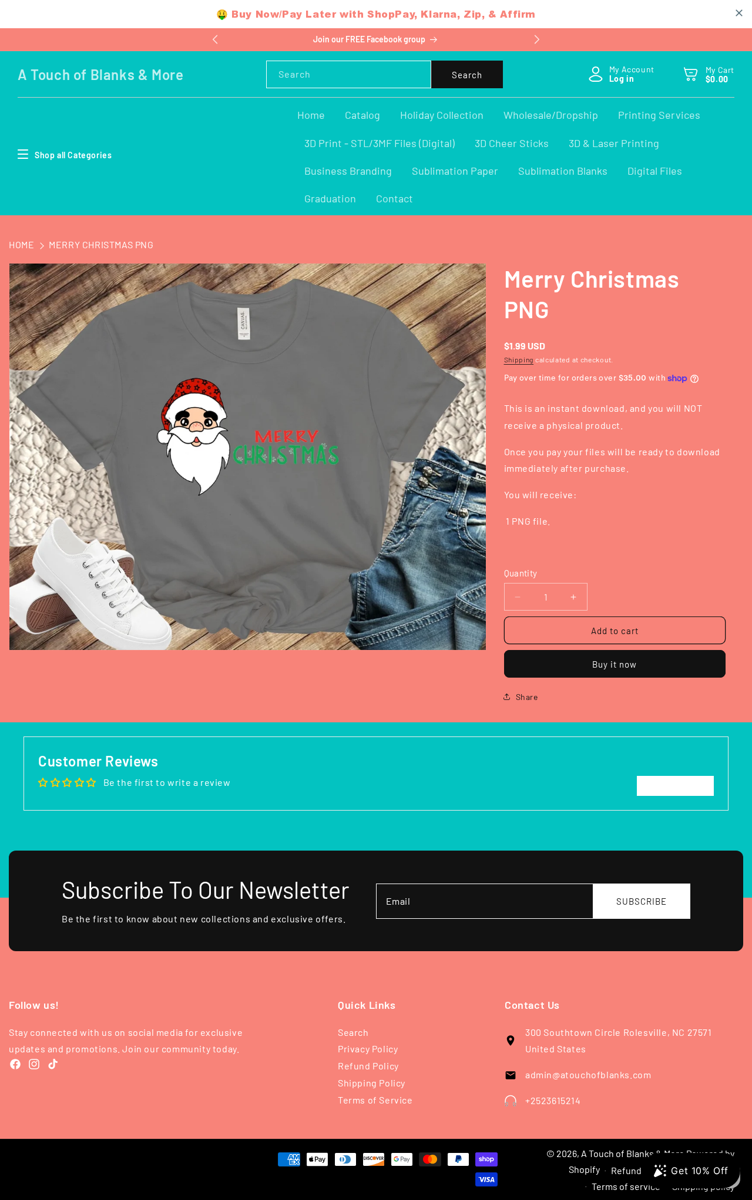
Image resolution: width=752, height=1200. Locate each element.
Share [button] (527, 697)
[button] (691, 73)
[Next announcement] (537, 39)
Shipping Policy (371, 1082)
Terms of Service (375, 1099)
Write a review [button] (675, 785)
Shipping (519, 359)
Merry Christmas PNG (101, 244)
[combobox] (348, 74)
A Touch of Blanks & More (632, 1153)
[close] (739, 13)
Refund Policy (368, 1065)
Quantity (521, 573)
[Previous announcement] (215, 39)
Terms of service (626, 1186)
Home (21, 244)
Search (467, 74)
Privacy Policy (368, 1048)
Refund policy (639, 1170)
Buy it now (614, 664)
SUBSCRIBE (641, 901)
